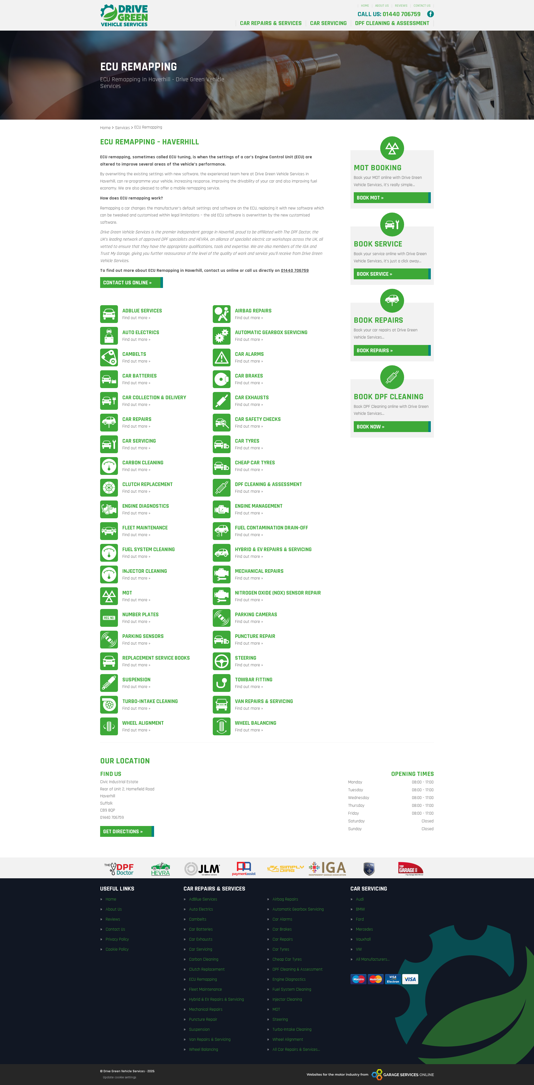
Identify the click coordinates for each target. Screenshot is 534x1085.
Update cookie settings (119, 1077)
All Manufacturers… (373, 959)
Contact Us (422, 6)
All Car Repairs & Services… (296, 1049)
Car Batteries (201, 929)
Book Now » (370, 426)
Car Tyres (281, 949)
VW (359, 949)
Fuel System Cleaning (292, 989)
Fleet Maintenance (205, 989)
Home (365, 6)
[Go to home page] (124, 15)
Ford (360, 919)
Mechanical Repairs (205, 1009)
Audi (360, 899)
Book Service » (374, 274)
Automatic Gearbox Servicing (298, 909)
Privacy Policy (117, 939)
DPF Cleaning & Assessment (392, 23)
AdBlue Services (203, 899)
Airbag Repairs (285, 899)
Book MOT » (370, 197)
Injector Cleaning (287, 999)
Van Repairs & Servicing (210, 1039)
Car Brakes (282, 929)
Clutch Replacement (207, 969)
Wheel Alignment (288, 1039)
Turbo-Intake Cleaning (292, 1029)
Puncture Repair (203, 1019)
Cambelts (197, 919)
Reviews (401, 6)
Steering (280, 1019)
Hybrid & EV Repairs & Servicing (216, 999)
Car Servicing (328, 23)
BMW (360, 909)
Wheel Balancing (203, 1049)
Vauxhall (363, 939)
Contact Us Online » (127, 282)
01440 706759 (389, 14)
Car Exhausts (200, 939)
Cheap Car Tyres (287, 959)
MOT (276, 1009)
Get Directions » (123, 831)
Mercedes (364, 929)
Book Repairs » (375, 350)
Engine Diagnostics (289, 979)
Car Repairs (283, 939)
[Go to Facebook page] (430, 14)
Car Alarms (282, 919)
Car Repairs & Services (271, 23)
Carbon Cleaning (203, 959)
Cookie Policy (117, 949)
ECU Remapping (203, 979)
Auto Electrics (201, 909)
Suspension (199, 1029)
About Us (382, 6)
